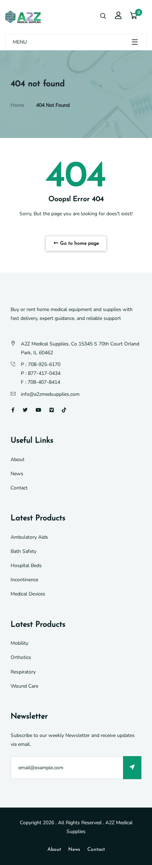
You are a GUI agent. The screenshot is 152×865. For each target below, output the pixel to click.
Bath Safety (23, 551)
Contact (19, 487)
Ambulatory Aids (29, 537)
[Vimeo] (51, 410)
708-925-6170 (44, 364)
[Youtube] (38, 410)
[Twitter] (25, 410)
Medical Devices (28, 593)
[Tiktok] (64, 410)
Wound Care (24, 686)
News (17, 473)
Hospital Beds (26, 565)
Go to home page (79, 243)
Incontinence (24, 579)
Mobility (19, 643)
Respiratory (23, 672)
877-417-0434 (44, 373)
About (17, 459)
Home (17, 105)
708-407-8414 (44, 382)
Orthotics (21, 657)
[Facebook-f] (13, 410)
